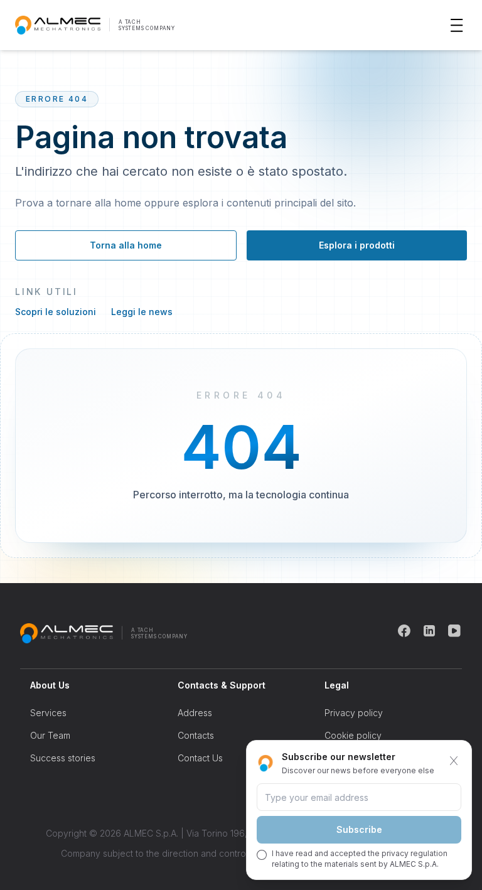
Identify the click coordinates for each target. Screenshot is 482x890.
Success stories (62, 758)
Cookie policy (353, 735)
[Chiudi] (454, 760)
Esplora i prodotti (357, 245)
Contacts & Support (221, 685)
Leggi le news (142, 311)
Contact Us (200, 758)
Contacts (196, 735)
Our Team (50, 735)
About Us (50, 685)
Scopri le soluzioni (55, 311)
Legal (336, 685)
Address (195, 712)
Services (48, 712)
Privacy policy (353, 712)
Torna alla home (126, 245)
